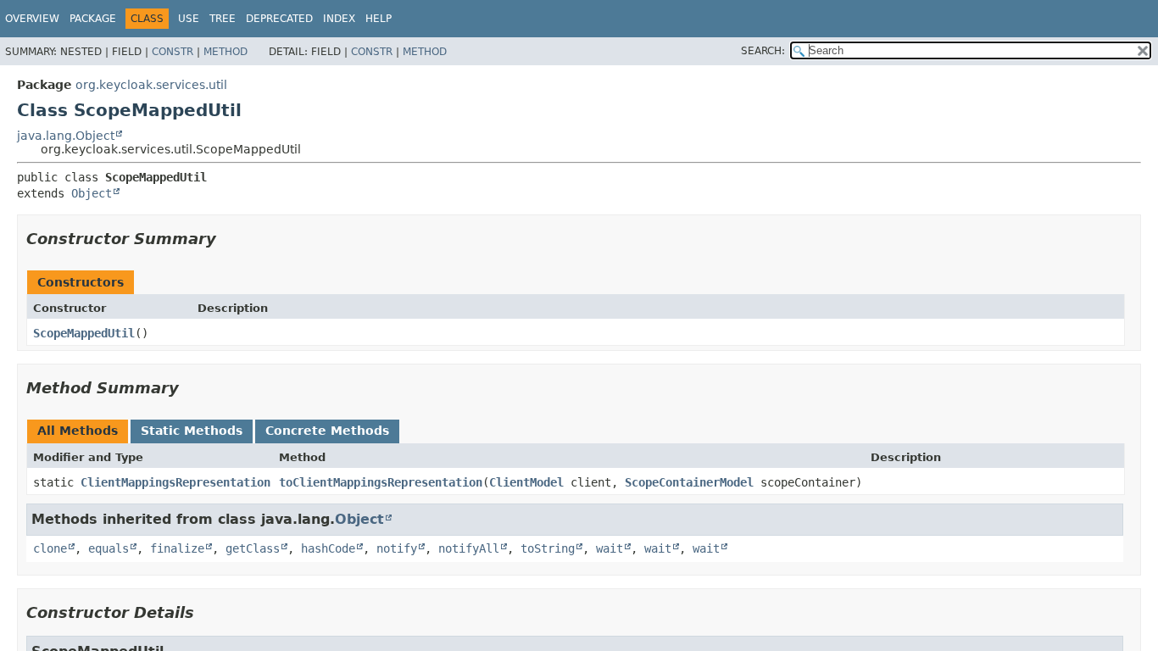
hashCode (328, 548)
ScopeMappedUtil (84, 333)
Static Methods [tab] (191, 430)
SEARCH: (763, 51)
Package (93, 19)
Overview (32, 19)
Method (225, 52)
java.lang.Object (65, 135)
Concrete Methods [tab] (327, 430)
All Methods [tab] (77, 430)
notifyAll (468, 548)
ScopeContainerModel (689, 482)
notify (396, 548)
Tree (222, 19)
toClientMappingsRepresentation (380, 482)
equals (108, 548)
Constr (172, 52)
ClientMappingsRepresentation (175, 482)
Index (339, 19)
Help (378, 19)
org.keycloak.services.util (151, 85)
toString (548, 548)
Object (91, 193)
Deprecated (279, 19)
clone (50, 548)
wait (609, 548)
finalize (177, 548)
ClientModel (526, 482)
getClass (252, 548)
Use (188, 19)
